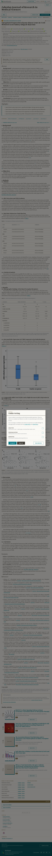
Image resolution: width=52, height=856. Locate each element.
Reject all (21, 443)
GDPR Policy (35, 424)
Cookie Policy (27, 424)
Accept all (12, 443)
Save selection (38, 443)
